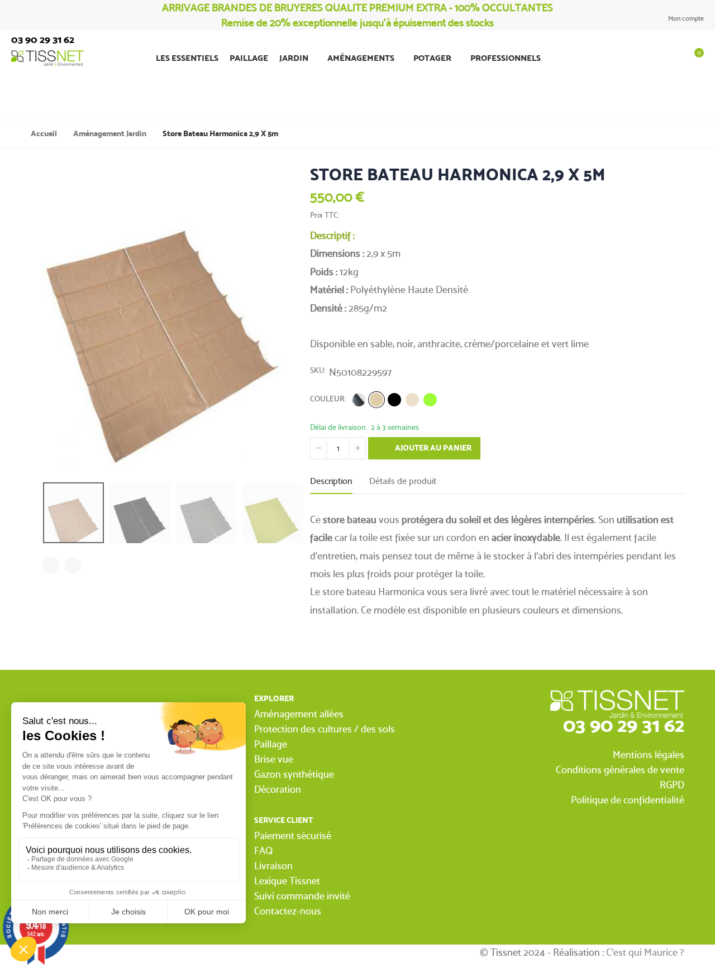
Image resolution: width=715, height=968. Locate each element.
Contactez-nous (287, 911)
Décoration (277, 789)
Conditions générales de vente (620, 769)
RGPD (672, 784)
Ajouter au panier (432, 448)
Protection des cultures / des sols (324, 729)
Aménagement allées (299, 714)
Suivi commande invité (302, 896)
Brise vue (273, 759)
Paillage (270, 744)
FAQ (263, 850)
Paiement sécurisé (292, 835)
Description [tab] (331, 481)
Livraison (273, 865)
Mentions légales (648, 754)
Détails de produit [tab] (402, 481)
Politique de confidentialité (627, 800)
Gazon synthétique (294, 774)
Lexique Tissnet (287, 880)
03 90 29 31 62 (623, 725)
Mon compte (685, 18)
